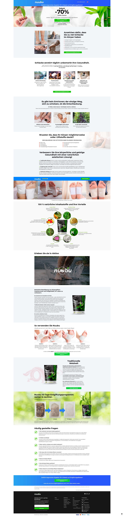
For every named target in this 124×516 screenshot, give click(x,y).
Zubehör (65, 507)
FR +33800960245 (86, 506)
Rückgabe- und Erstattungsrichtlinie (67, 502)
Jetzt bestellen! (81, 1)
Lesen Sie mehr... (37, 488)
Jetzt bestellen (85, 178)
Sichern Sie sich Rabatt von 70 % (62, 20)
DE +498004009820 (86, 504)
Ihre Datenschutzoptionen (77, 508)
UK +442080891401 (86, 502)
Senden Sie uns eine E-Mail (85, 511)
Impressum (75, 505)
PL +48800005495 (86, 507)
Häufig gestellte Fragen (66, 504)
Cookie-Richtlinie (75, 504)
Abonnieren (41, 508)
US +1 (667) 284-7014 (86, 500)
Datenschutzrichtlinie (76, 500)
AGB (73, 499)
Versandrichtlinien (76, 501)
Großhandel (57, 499)
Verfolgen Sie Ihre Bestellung (67, 500)
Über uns (74, 503)
